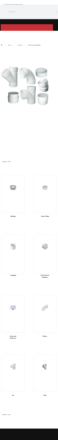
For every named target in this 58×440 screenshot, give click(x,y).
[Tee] (13, 372)
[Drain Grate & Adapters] (45, 253)
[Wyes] (45, 372)
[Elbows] (45, 313)
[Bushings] (13, 193)
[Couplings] (13, 253)
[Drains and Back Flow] (13, 313)
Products (9, 45)
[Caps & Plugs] (45, 193)
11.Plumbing (19, 45)
